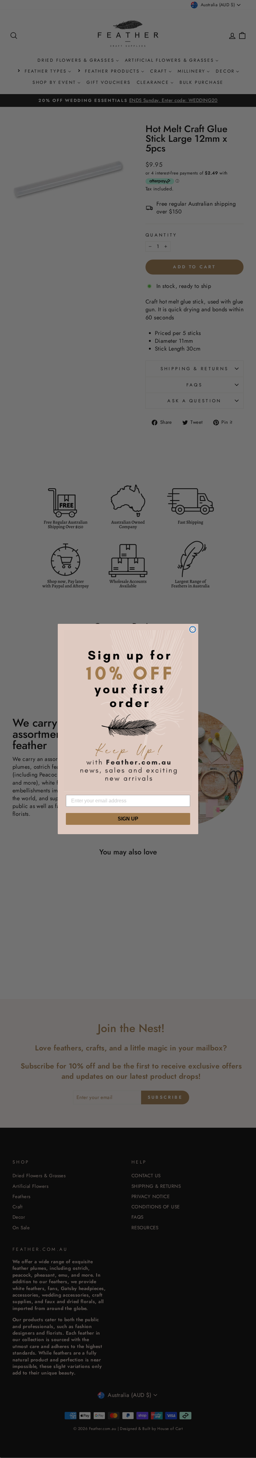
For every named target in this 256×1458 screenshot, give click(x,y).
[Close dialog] (193, 629)
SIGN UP (128, 818)
